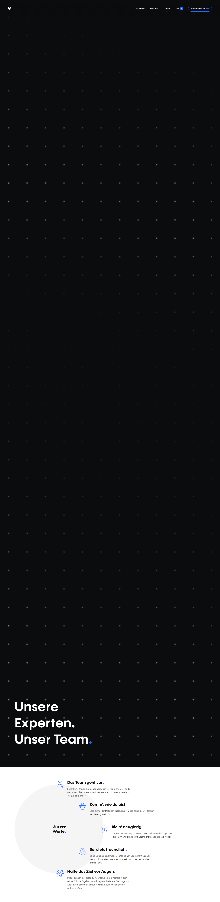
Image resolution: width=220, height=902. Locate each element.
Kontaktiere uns (198, 8)
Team (167, 9)
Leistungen (140, 9)
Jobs (178, 8)
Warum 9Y (155, 9)
